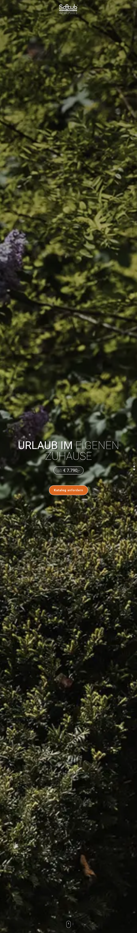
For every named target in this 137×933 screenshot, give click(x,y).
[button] (134, 463)
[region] (68, 466)
